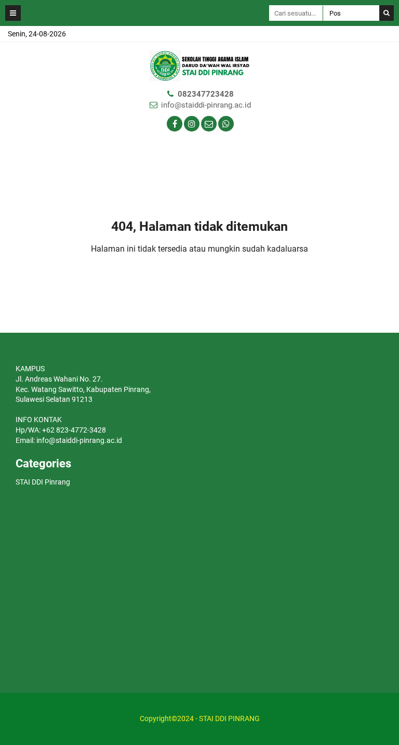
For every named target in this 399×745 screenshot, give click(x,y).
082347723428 (206, 94)
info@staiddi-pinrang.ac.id (206, 105)
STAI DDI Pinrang (43, 482)
